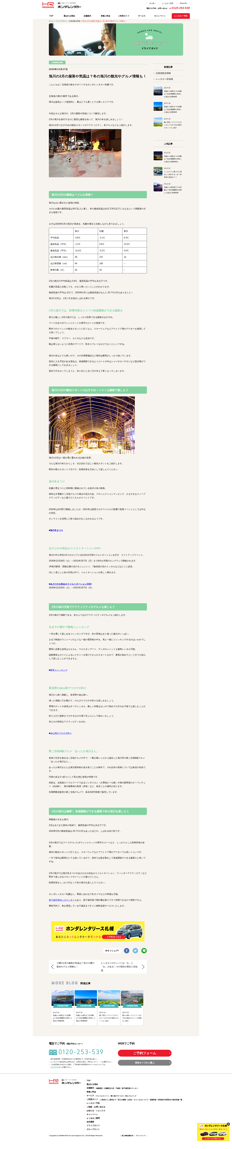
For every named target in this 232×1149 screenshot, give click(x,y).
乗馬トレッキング (58, 670)
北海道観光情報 (163, 73)
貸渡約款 (153, 1100)
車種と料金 (105, 16)
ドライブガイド (93, 1125)
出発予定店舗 (55, 1067)
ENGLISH (183, 3)
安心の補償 (122, 1100)
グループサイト (93, 1129)
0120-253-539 (81, 1052)
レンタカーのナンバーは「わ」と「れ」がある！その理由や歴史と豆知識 (119, 966)
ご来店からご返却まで (108, 1100)
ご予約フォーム (144, 1053)
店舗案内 (87, 16)
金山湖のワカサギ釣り (61, 733)
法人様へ (152, 3)
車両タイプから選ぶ (144, 1063)
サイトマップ (140, 1135)
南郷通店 (99, 1088)
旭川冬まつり (56, 530)
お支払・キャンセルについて (137, 1100)
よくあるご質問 (167, 3)
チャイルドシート (102, 1096)
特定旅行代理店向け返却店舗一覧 (170, 1100)
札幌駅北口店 (109, 1088)
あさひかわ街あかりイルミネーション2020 (71, 584)
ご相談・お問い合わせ (96, 1107)
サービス (142, 16)
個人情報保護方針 (127, 1135)
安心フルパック (131, 1096)
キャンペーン (160, 16)
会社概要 (90, 1122)
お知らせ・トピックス (96, 1111)
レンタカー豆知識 (164, 79)
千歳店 (118, 1088)
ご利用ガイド (123, 16)
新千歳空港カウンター (130, 1088)
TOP (51, 16)
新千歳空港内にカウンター (62, 900)
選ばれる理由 (69, 16)
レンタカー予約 (93, 1103)
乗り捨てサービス (117, 1096)
